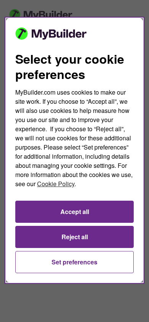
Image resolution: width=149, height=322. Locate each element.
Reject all (75, 236)
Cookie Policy (55, 183)
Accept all (74, 211)
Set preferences (74, 262)
